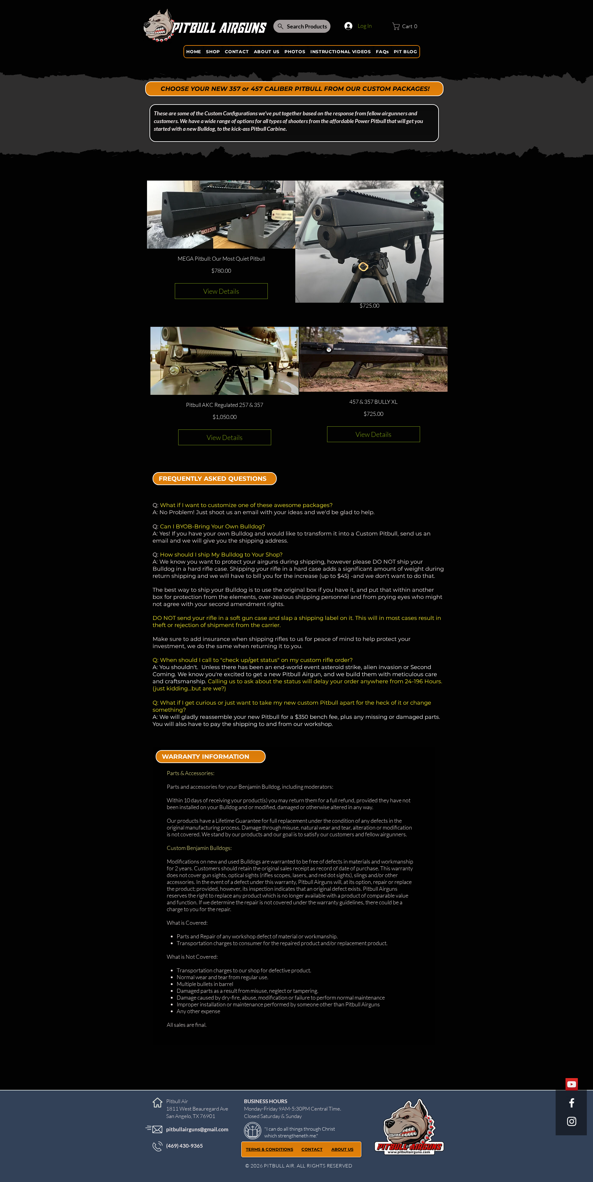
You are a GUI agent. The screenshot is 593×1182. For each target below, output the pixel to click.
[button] (406, 26)
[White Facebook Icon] (572, 1103)
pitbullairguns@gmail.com (197, 1129)
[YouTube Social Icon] (572, 1084)
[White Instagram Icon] (572, 1121)
